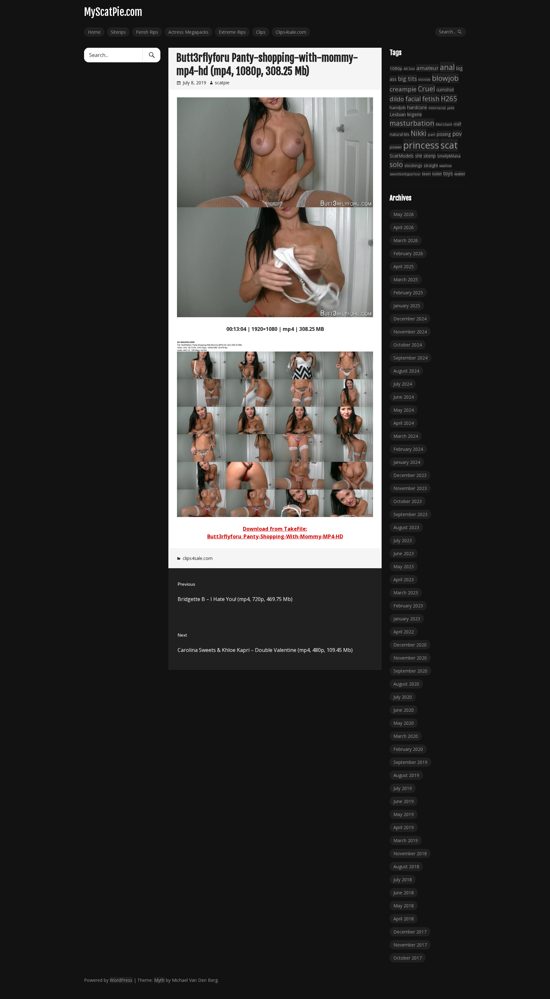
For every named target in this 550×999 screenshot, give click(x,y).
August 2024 (406, 371)
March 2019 (405, 840)
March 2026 (405, 240)
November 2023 (410, 488)
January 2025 (406, 306)
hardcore (417, 107)
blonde (424, 79)
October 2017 (407, 958)
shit (418, 156)
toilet (437, 174)
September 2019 (410, 762)
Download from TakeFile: (275, 528)
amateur (427, 68)
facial (413, 98)
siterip (429, 156)
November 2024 (410, 332)
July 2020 (402, 697)
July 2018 (402, 880)
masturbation (412, 123)
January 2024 (406, 462)
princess (421, 145)
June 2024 (403, 397)
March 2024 (405, 436)
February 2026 (408, 253)
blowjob (445, 78)
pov (457, 133)
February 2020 (408, 749)
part (431, 134)
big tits (407, 78)
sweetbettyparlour (405, 173)
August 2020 (406, 684)
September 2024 (410, 358)
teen (426, 174)
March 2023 (405, 593)
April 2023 (403, 579)
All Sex (409, 68)
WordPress (121, 980)
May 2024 (403, 410)
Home (94, 32)
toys (448, 173)
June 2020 (403, 710)
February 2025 (408, 293)
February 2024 (408, 449)
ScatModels (402, 156)
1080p (396, 68)
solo (396, 164)
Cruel (426, 88)
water (459, 174)
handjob (398, 107)
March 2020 (405, 736)
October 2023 (407, 501)
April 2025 (403, 266)
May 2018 (403, 906)
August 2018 (406, 866)
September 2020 (410, 671)
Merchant (444, 124)
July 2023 (402, 540)
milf (457, 124)
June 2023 (403, 553)
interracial (437, 107)
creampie (403, 89)
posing (444, 134)
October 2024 (407, 345)
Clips (260, 32)
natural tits (399, 134)
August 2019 (406, 775)
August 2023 (406, 527)
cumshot (445, 90)
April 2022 (403, 632)
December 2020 (410, 645)
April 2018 (403, 919)
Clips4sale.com (291, 32)
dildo (397, 99)
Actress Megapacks (188, 32)
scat (449, 145)
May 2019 (403, 814)
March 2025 (405, 279)
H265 (449, 98)
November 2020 (410, 658)
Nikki (419, 133)
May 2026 (403, 214)
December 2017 (410, 932)
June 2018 (403, 893)
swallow (445, 166)
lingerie (414, 114)
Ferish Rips (147, 32)
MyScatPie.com (113, 12)
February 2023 (408, 606)
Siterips (118, 32)
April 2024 (403, 423)
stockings (413, 165)
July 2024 (402, 384)
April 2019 (403, 827)
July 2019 (402, 788)
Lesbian (398, 114)
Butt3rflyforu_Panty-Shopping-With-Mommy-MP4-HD (275, 536)
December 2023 (410, 475)
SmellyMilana (449, 155)
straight (431, 165)
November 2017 (410, 945)
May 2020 (403, 723)
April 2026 (403, 227)
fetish (431, 98)
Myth (159, 980)
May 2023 (403, 566)
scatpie (222, 83)
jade (451, 107)
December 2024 (410, 319)
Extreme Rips (232, 32)
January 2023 (406, 619)
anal (447, 67)
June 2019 (403, 801)
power (396, 147)
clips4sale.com (198, 558)
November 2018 (410, 853)
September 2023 (410, 514)
